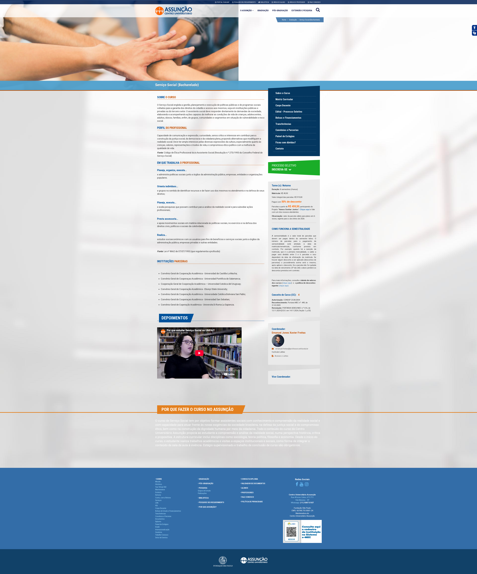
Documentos (160, 519)
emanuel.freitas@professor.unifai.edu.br (292, 349)
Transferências (283, 123)
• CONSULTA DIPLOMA (249, 479)
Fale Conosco (315, 2)
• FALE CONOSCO (247, 497)
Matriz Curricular (284, 99)
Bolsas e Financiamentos (288, 117)
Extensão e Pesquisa (302, 10)
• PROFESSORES (247, 492)
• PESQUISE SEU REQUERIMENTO (211, 502)
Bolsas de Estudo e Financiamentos (168, 511)
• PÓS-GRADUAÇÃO (205, 483)
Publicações (202, 493)
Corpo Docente (283, 105)
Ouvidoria (158, 532)
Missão (158, 482)
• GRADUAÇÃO (203, 479)
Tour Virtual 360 (160, 487)
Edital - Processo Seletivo (289, 111)
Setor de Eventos (161, 537)
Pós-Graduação (280, 10)
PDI (156, 506)
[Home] (173, 10)
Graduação (263, 10)
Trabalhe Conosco (161, 535)
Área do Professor (297, 2)
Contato (280, 148)
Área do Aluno (279, 2)
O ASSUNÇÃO (246, 10)
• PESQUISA (202, 488)
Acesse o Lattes (281, 356)
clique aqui (287, 283)
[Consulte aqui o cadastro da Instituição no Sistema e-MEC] (302, 531)
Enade (157, 527)
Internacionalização (162, 529)
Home (284, 20)
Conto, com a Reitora (163, 498)
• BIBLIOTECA (203, 498)
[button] (294, 168)
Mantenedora (160, 489)
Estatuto (158, 492)
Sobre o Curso (283, 93)
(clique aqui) (284, 286)
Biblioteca (264, 2)
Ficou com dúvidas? (286, 142)
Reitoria (158, 495)
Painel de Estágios (285, 136)
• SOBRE (158, 479)
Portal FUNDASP (223, 2)
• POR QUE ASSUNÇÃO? (207, 507)
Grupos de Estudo (204, 491)
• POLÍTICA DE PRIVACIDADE (251, 502)
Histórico (158, 484)
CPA (156, 503)
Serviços (158, 500)
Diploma (158, 521)
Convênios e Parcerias (287, 130)
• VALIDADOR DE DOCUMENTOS (252, 483)
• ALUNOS (244, 488)
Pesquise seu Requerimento (245, 2)
